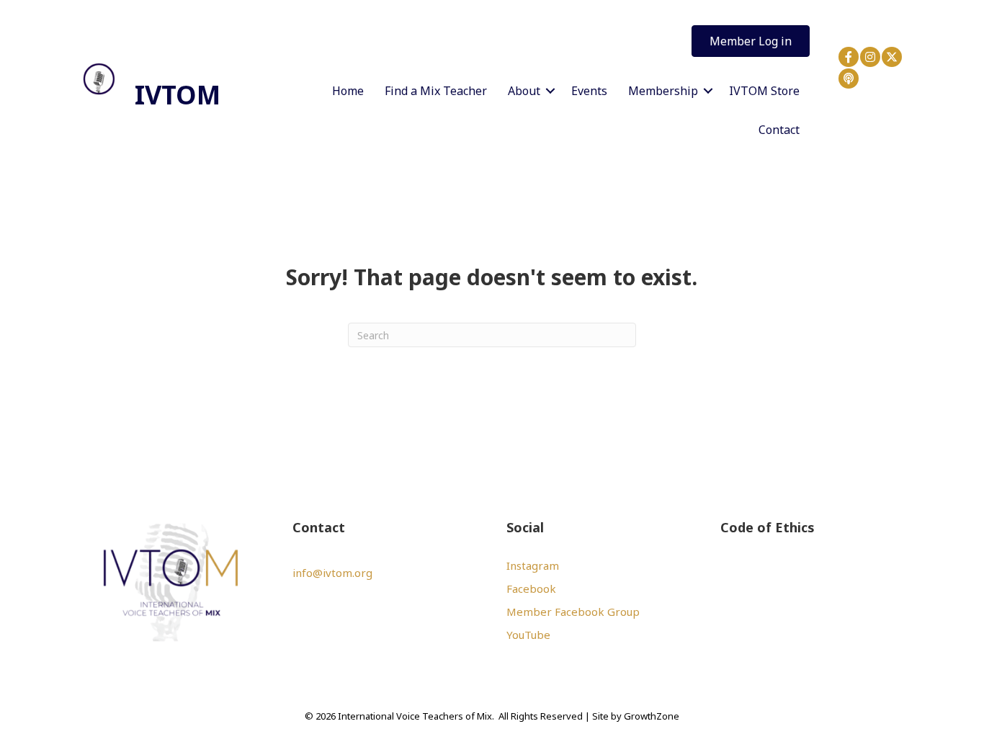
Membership (663, 91)
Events (589, 91)
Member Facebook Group (573, 611)
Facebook (531, 588)
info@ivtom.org (332, 572)
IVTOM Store (764, 91)
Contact (779, 130)
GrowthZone (651, 716)
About (524, 91)
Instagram (532, 565)
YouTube (528, 634)
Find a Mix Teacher (436, 91)
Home (348, 91)
